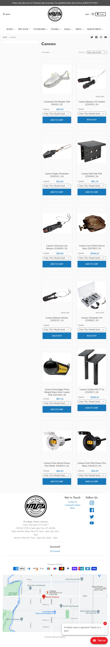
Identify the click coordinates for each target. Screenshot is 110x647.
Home (5, 37)
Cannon (46, 109)
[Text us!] (99, 640)
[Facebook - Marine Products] (96, 37)
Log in (87, 14)
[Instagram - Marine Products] (101, 37)
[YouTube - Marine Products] (105, 37)
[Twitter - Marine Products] (92, 37)
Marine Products (58, 637)
